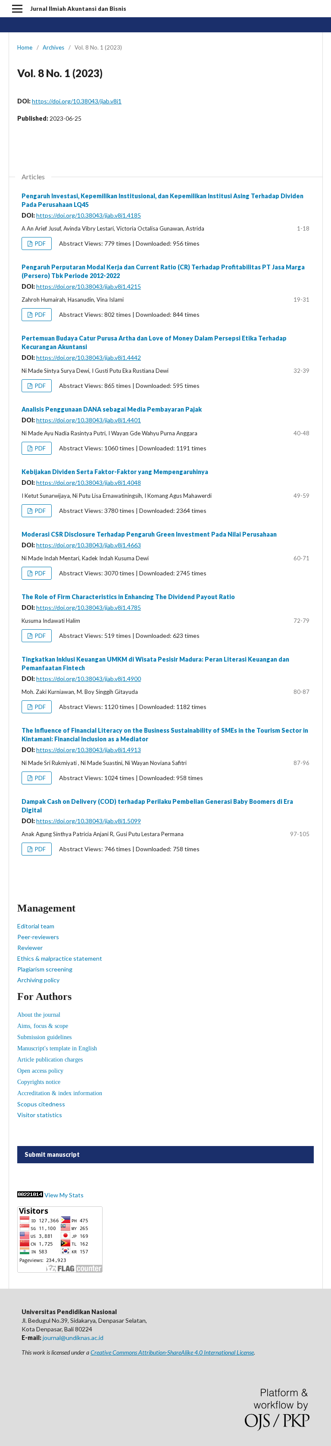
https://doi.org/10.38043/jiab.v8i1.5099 (88, 821)
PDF (40, 243)
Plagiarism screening (44, 969)
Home (24, 47)
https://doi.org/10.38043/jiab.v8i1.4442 (88, 357)
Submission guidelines (44, 1037)
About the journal (38, 1015)
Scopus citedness (41, 1104)
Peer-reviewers (38, 936)
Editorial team (35, 926)
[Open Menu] (17, 8)
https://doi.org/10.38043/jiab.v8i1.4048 (88, 482)
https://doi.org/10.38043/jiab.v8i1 (77, 101)
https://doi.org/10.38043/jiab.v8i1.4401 (88, 420)
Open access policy (40, 1071)
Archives (53, 47)
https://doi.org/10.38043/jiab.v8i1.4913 (88, 749)
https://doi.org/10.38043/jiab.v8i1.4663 (88, 545)
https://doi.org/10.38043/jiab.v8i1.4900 (88, 678)
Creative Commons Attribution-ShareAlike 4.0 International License (172, 1352)
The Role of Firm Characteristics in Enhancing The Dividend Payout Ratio (128, 596)
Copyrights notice (38, 1082)
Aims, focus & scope (42, 1026)
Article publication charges (50, 1059)
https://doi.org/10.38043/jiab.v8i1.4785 (88, 607)
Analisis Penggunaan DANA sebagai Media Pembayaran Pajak (112, 409)
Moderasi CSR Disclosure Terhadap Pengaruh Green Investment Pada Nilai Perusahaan (149, 534)
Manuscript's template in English (57, 1048)
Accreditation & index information (59, 1093)
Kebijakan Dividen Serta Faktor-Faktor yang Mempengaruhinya (115, 471)
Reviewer (30, 947)
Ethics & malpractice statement (59, 958)
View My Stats (64, 1195)
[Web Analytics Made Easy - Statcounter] (30, 1195)
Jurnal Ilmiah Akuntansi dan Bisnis (78, 8)
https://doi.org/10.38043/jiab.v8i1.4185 (88, 215)
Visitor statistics (39, 1114)
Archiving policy (38, 980)
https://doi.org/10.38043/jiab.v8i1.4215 (88, 286)
